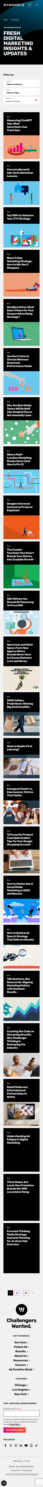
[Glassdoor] (31, 1445)
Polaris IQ (20, 1347)
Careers (20, 1365)
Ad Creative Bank (20, 1369)
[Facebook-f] (5, 1445)
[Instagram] (15, 1445)
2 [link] (16, 1293)
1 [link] (10, 1293)
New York (20, 1394)
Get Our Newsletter (14, 1430)
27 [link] (26, 1293)
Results (20, 1351)
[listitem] (21, 135)
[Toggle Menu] (29, 4)
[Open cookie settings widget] (4, 1483)
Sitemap (12, 1466)
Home (5, 20)
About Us (20, 1355)
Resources (15, 20)
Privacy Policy (15, 1424)
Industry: (9, 81)
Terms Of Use (16, 1470)
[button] (21, 83)
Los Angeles (20, 1389)
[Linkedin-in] (21, 1445)
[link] (32, 1293)
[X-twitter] (10, 1445)
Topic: (8, 90)
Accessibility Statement (25, 1466)
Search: (9, 98)
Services (20, 1342)
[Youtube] (26, 1445)
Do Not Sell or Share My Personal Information (22, 1474)
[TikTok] (36, 1445)
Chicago (20, 1385)
